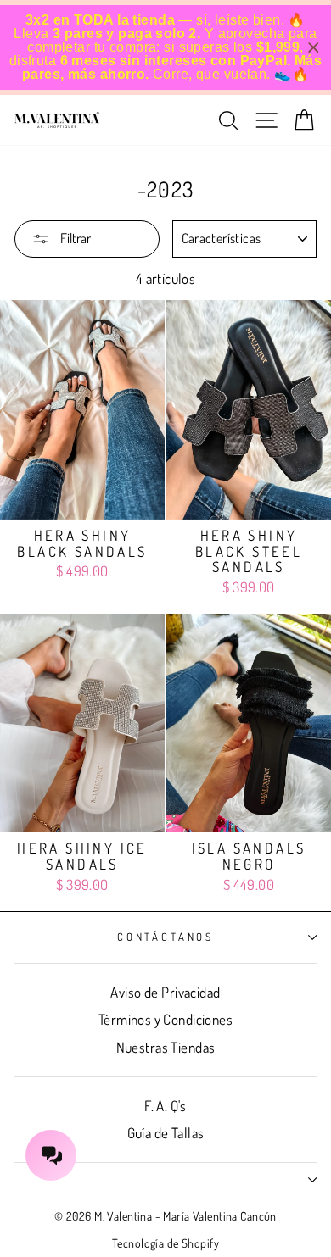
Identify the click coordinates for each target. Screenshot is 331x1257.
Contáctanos (165, 936)
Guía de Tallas (166, 1133)
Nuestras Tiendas (166, 1047)
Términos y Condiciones (165, 1019)
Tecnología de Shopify (165, 1243)
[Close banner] (313, 48)
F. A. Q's (165, 1106)
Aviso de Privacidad (165, 992)
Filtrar (74, 238)
